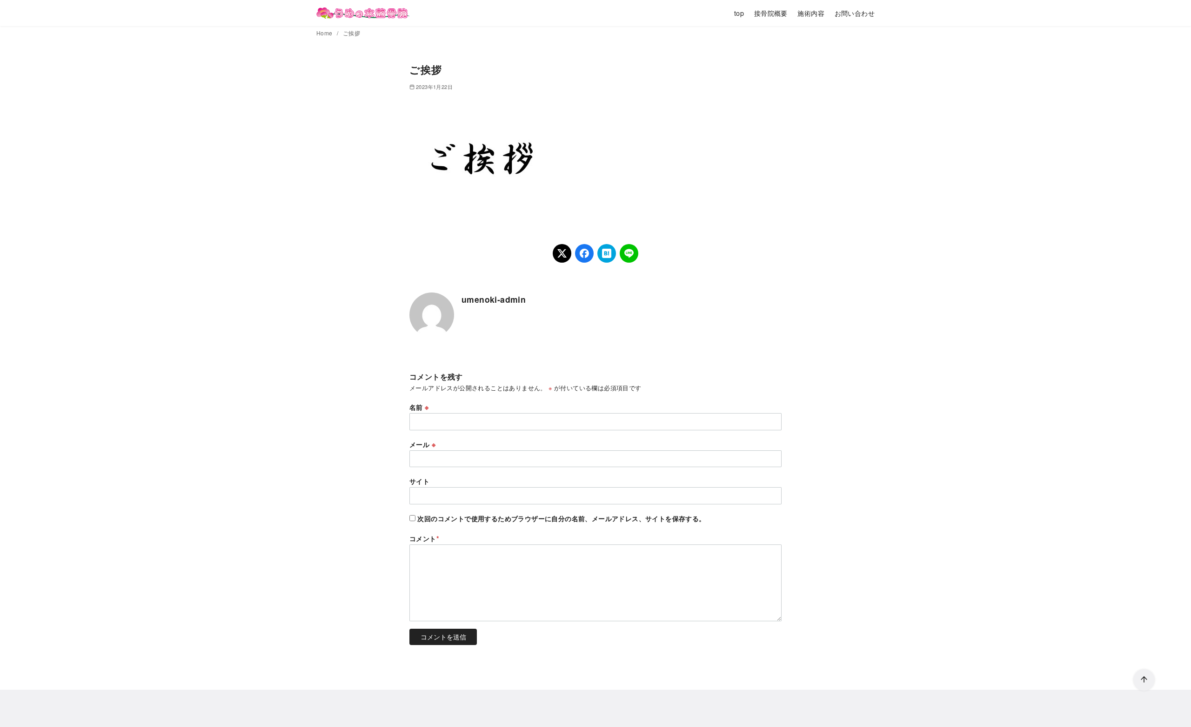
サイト (419, 481)
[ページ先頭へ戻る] (1144, 680)
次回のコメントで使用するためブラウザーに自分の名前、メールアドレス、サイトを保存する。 (561, 518)
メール (422, 444)
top (739, 13)
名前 (419, 407)
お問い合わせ (855, 13)
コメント (424, 538)
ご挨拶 (351, 33)
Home (325, 33)
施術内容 (810, 13)
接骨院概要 (771, 13)
